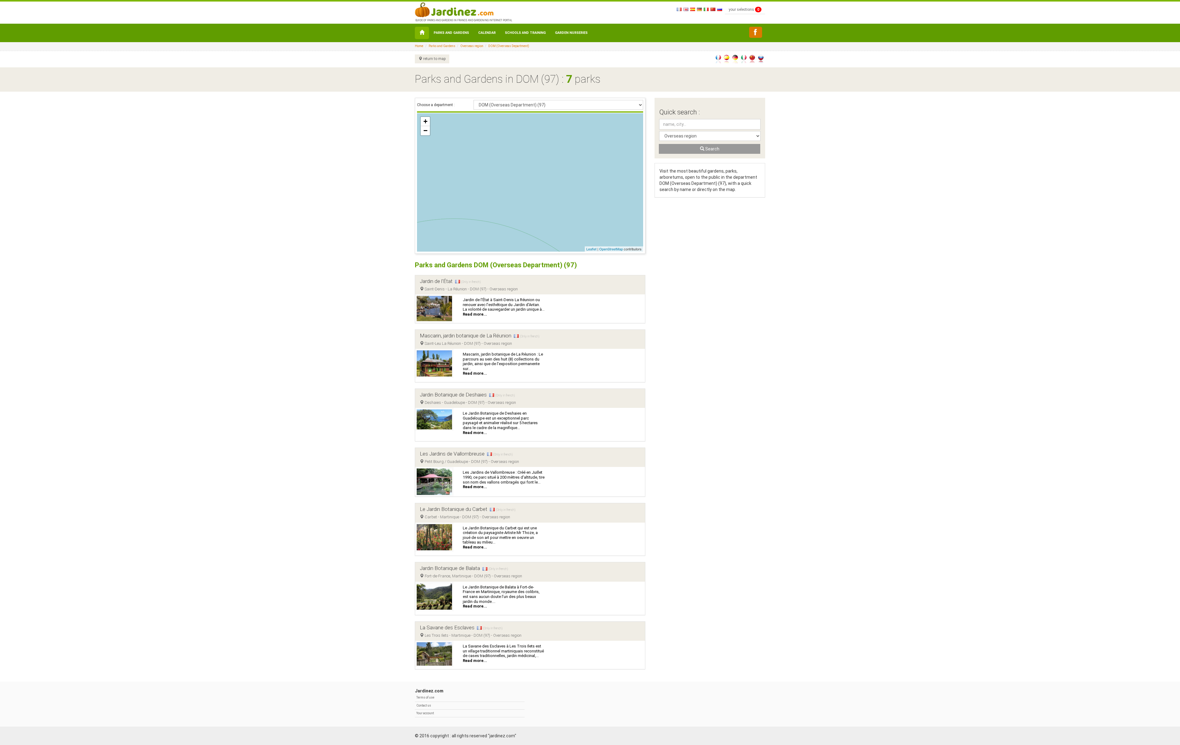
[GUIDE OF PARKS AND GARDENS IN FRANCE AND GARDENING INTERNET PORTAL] (463, 9)
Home (419, 46)
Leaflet (591, 248)
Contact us (423, 705)
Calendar (487, 33)
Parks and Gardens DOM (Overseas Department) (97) (496, 265)
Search (711, 148)
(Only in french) (471, 282)
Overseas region (471, 46)
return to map (434, 59)
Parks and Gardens (451, 33)
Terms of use (425, 697)
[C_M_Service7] (755, 32)
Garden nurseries (571, 33)
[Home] (422, 33)
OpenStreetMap (611, 248)
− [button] (425, 130)
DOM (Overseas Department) (508, 46)
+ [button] (425, 121)
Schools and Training (525, 33)
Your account (425, 713)
